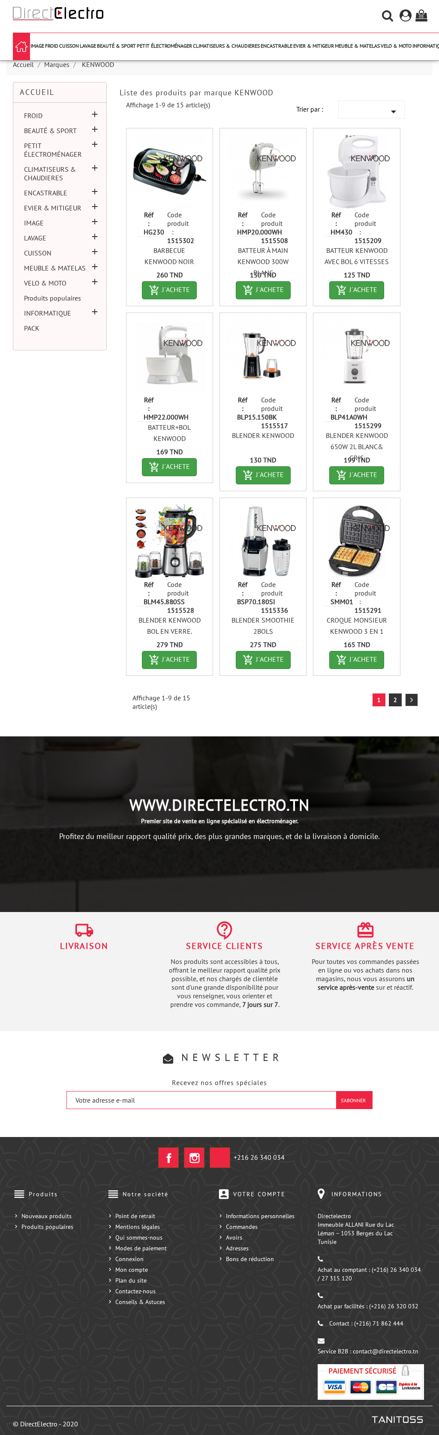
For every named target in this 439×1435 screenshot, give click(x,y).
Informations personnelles (260, 1216)
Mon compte (131, 1270)
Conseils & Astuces (140, 1302)
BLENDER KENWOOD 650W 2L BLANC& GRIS (357, 446)
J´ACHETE (173, 290)
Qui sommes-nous (138, 1237)
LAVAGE (88, 46)
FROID (51, 46)
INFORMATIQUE (47, 313)
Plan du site (131, 1280)
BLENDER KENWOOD (263, 435)
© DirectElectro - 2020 (45, 1424)
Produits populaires (52, 298)
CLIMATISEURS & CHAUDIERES (226, 46)
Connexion (129, 1259)
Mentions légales (137, 1227)
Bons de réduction (250, 1259)
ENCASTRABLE (276, 46)
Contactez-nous (135, 1291)
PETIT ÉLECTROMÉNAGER (164, 46)
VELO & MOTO (396, 46)
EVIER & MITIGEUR (313, 46)
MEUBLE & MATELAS (357, 46)
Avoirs (234, 1237)
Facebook (168, 1157)
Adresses (237, 1248)
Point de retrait (135, 1216)
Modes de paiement (141, 1248)
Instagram (194, 1157)
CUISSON (69, 46)
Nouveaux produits (46, 1216)
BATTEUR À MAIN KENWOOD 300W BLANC (263, 261)
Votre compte (259, 1194)
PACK (31, 328)
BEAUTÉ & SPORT (116, 46)
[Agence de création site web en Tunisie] (397, 1419)
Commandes (242, 1227)
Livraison (84, 946)
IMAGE (37, 46)
